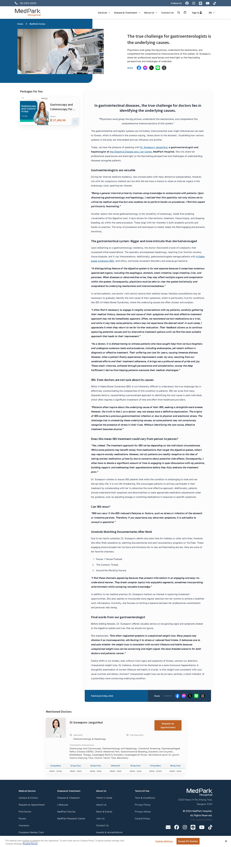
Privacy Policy (143, 804)
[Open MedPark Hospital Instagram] (185, 827)
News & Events (104, 811)
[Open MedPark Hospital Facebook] (176, 827)
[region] (115, 841)
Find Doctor (25, 811)
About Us (101, 804)
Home (20, 23)
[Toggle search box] (178, 12)
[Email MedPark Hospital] (168, 827)
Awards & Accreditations (109, 832)
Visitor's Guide (104, 797)
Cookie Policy (142, 818)
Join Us (100, 818)
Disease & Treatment (68, 797)
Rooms (22, 818)
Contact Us (102, 825)
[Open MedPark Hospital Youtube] (201, 827)
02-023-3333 (28, 3)
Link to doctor (53, 719)
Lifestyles (62, 804)
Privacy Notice (143, 811)
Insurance (24, 825)
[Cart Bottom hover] (185, 12)
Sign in (196, 12)
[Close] (226, 841)
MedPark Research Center (71, 818)
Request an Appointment (168, 725)
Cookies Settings (164, 841)
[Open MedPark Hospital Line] (193, 827)
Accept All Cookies (188, 841)
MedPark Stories (37, 23)
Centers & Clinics (28, 797)
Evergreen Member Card (31, 832)
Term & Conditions (145, 797)
